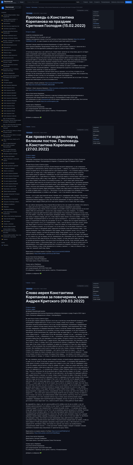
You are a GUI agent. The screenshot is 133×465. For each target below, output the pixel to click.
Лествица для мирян (9, 156)
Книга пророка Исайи (9, 108)
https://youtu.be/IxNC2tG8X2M (61, 251)
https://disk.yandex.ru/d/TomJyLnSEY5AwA (47, 253)
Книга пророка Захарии (10, 95)
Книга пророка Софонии (10, 116)
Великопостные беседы (10, 50)
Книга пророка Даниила (10, 93)
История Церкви (8, 82)
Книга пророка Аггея (9, 87)
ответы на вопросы (9, 170)
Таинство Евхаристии (9, 218)
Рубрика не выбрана (9, 204)
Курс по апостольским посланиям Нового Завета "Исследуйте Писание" (12, 126)
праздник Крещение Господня (11, 194)
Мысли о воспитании (9, 163)
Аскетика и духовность (10, 28)
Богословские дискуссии (10, 45)
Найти (77, 2)
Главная (85, 2)
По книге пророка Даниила (11, 173)
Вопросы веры (7, 52)
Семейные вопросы (9, 209)
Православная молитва (10, 191)
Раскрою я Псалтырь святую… (12, 201)
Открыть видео (30, 32)
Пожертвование (105, 2)
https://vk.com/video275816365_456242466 (41, 84)
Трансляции (7, 221)
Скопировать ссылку (82, 10)
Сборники (6, 206)
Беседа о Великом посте (10, 35)
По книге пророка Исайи (10, 181)
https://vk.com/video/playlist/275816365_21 (41, 90)
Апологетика (7, 23)
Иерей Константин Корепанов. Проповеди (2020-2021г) (11, 76)
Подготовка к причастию (10, 188)
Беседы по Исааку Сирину (11, 38)
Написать (128, 2)
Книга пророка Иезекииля (10, 98)
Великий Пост (7, 47)
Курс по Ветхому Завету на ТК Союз (11, 140)
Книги (90, 2)
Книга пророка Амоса (9, 90)
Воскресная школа (8, 57)
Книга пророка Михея (9, 110)
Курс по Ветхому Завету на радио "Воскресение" (12, 135)
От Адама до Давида (9, 168)
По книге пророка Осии (10, 186)
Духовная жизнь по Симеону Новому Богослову (10, 69)
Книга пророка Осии (9, 113)
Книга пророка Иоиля (9, 103)
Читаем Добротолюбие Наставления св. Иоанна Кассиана (9, 230)
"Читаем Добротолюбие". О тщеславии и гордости (10, 20)
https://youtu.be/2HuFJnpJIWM (54, 83)
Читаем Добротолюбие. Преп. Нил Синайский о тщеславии (12, 235)
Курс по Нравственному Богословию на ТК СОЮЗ (9, 150)
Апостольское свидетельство (11, 26)
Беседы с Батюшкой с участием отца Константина (11, 41)
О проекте (97, 2)
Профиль (5, 245)
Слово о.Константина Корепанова (12, 216)
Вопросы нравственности (10, 55)
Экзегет (6, 239)
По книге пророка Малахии (11, 183)
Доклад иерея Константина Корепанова (10, 65)
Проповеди (6, 196)
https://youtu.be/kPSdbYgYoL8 (61, 431)
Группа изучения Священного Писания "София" (11, 61)
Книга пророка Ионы (9, 105)
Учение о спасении (8, 224)
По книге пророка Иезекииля (11, 176)
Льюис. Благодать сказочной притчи (11, 159)
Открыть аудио (30, 157)
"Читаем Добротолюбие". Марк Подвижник (11, 15)
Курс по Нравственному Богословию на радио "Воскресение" (9, 145)
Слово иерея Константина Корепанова (10, 212)
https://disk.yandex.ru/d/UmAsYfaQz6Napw (47, 433)
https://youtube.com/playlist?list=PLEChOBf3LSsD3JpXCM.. (66, 88)
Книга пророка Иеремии (10, 100)
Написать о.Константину (117, 2)
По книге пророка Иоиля (10, 178)
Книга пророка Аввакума (10, 85)
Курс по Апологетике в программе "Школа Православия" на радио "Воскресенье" (12, 120)
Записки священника (9, 73)
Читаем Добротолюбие (10, 226)
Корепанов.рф (46, 99)
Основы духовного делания (11, 165)
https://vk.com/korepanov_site (49, 101)
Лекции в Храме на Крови (10, 153)
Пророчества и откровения (11, 199)
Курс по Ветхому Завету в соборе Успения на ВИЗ (12, 131)
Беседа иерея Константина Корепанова (10, 32)
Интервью (6, 80)
